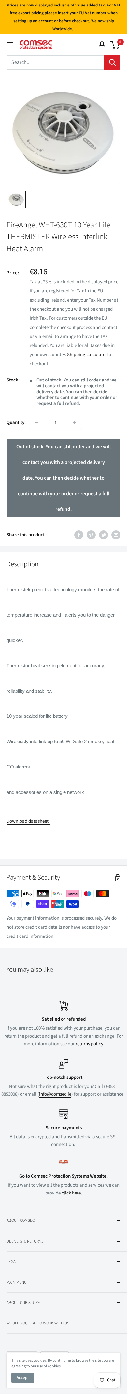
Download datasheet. (28, 821)
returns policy (89, 1043)
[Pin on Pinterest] (91, 534)
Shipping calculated (87, 354)
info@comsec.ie (55, 1094)
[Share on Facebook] (78, 534)
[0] (115, 45)
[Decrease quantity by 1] (37, 423)
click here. (72, 1193)
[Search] (112, 62)
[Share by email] (115, 534)
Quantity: (16, 422)
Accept (23, 1378)
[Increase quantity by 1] (74, 423)
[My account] (102, 44)
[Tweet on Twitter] (103, 534)
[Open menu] (10, 44)
